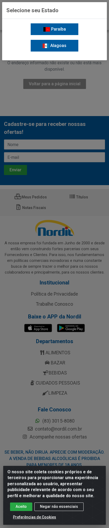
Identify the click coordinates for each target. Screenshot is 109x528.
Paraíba (58, 29)
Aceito (21, 506)
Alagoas (57, 45)
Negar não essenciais (59, 506)
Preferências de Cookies (34, 517)
